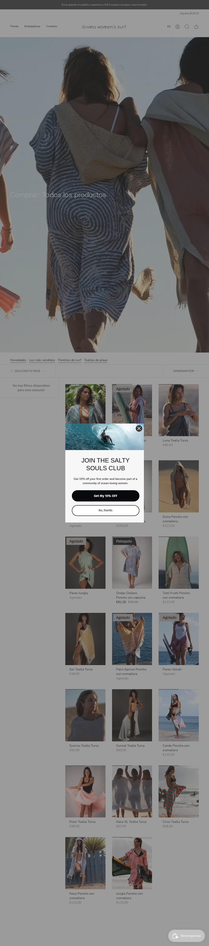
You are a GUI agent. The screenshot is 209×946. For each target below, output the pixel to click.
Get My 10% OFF (105, 496)
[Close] (139, 428)
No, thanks (105, 510)
